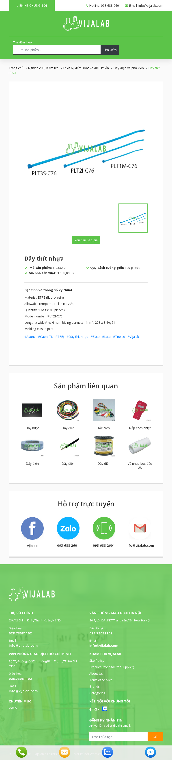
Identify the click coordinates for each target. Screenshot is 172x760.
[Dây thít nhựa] (86, 148)
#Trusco (119, 336)
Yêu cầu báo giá (86, 240)
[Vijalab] (32, 600)
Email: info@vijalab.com (145, 5)
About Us (96, 673)
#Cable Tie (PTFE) (51, 336)
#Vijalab (133, 336)
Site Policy (96, 660)
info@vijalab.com (23, 645)
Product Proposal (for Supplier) (111, 667)
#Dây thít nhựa (77, 336)
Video (13, 708)
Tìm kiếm (110, 50)
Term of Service (100, 680)
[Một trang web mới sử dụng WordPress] (86, 29)
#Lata (106, 336)
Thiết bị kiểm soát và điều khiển (86, 68)
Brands (94, 686)
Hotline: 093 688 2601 (104, 5)
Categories (97, 693)
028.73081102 (20, 633)
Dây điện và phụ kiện (128, 68)
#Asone (30, 336)
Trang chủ (16, 68)
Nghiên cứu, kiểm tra (43, 68)
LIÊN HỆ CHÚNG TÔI (32, 5)
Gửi (155, 737)
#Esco (95, 336)
